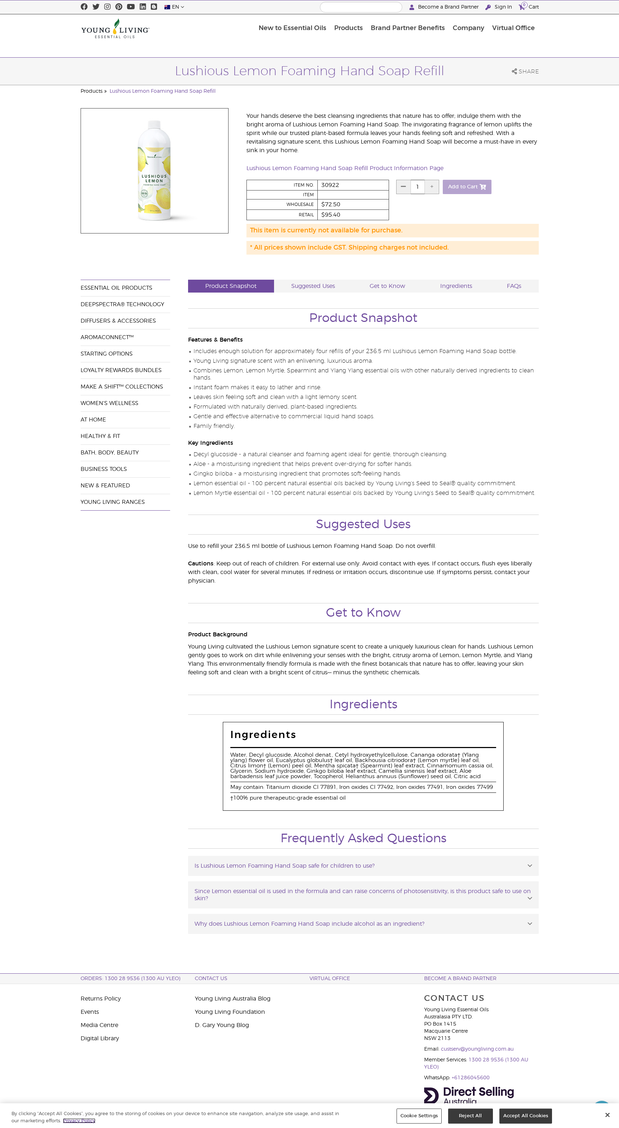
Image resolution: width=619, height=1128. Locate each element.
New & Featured (105, 485)
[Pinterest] (118, 7)
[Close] (607, 1115)
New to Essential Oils (292, 28)
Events (90, 1012)
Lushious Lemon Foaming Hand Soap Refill (163, 91)
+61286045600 (471, 1077)
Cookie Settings (419, 1116)
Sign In (503, 7)
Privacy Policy (79, 1120)
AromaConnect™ (107, 337)
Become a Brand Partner (448, 7)
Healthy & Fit (100, 436)
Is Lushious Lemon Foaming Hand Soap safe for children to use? (285, 866)
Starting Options (107, 354)
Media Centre (99, 1025)
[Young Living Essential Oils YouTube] (131, 7)
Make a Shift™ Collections (122, 387)
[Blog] (154, 7)
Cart (531, 6)
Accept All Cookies (525, 1116)
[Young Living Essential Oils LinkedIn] (143, 7)
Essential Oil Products (116, 288)
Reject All (470, 1116)
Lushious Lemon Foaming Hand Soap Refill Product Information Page (344, 168)
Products (348, 28)
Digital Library (100, 1038)
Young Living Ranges (113, 502)
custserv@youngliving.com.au (477, 1049)
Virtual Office (513, 28)
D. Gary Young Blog (222, 1025)
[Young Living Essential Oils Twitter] (96, 7)
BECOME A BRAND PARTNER (460, 978)
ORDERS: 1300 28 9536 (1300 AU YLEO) (130, 978)
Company (468, 28)
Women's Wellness (109, 403)
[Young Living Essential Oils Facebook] (84, 7)
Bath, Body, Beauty (110, 452)
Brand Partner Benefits (408, 28)
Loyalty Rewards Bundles (121, 370)
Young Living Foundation (230, 1012)
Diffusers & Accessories (118, 321)
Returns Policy (101, 999)
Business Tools (104, 469)
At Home (93, 420)
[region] (309, 1115)
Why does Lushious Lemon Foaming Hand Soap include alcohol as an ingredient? (309, 924)
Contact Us (211, 978)
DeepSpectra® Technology (122, 304)
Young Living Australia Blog (232, 999)
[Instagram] (107, 7)
